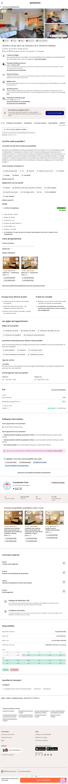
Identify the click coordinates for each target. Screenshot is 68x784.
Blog (2, 740)
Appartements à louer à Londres (26, 711)
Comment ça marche (7, 734)
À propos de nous (6, 737)
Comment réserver (40, 123)
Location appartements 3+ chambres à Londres (26, 715)
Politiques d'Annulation (14, 123)
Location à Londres (8, 711)
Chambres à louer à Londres (40, 715)
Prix (3, 123)
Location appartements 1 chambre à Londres (41, 711)
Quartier (62, 123)
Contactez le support (7, 755)
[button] (58, 36)
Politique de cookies (41, 737)
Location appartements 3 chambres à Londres (10, 715)
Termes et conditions (41, 740)
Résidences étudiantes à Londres (10, 719)
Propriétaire (28, 123)
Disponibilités (52, 123)
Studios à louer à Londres (55, 715)
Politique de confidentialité (43, 734)
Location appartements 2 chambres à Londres (57, 711)
